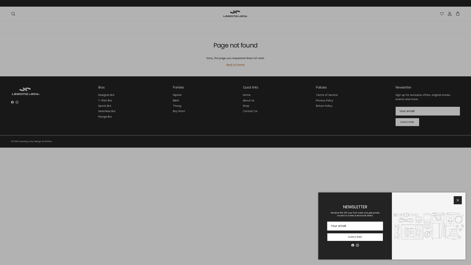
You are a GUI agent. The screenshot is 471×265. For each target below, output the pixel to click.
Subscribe (355, 237)
